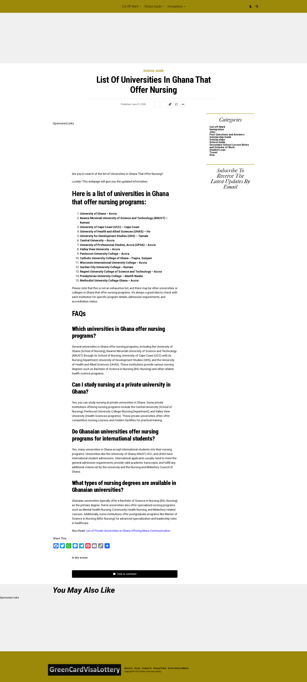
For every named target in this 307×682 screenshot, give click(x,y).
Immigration (175, 6)
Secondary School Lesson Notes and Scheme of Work (229, 146)
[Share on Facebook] (157, 104)
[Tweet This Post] (163, 104)
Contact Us (147, 668)
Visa (212, 154)
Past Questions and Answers (226, 134)
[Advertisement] (96, 39)
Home (137, 668)
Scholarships (217, 139)
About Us (128, 668)
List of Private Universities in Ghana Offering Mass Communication (128, 530)
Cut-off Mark (130, 6)
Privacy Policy (159, 668)
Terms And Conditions (178, 668)
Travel (213, 152)
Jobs (212, 131)
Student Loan (217, 149)
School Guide (153, 6)
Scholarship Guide (220, 137)
